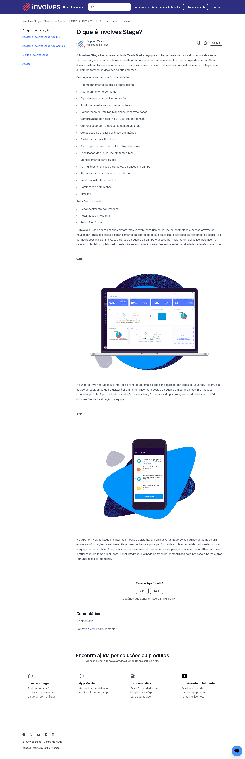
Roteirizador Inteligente (198, 683)
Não (156, 590)
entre (93, 629)
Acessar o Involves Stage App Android (43, 45)
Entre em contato (196, 7)
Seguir (216, 42)
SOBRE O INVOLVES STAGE (87, 21)
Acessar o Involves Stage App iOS (41, 36)
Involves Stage (38, 683)
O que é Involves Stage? (36, 54)
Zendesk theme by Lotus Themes (41, 747)
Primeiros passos (120, 21)
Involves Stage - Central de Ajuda (43, 21)
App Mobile (87, 683)
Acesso (26, 63)
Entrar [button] (216, 7)
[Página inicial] (41, 7)
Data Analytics (140, 683)
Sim (142, 590)
